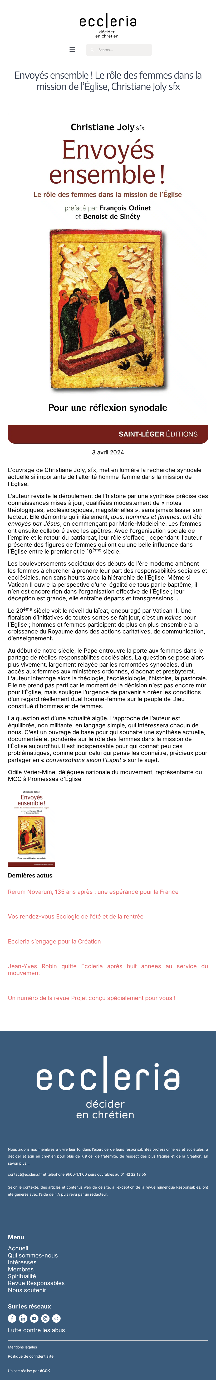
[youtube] (34, 1318)
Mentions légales (22, 1347)
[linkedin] (23, 1318)
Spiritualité (22, 1276)
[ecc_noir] (108, 8)
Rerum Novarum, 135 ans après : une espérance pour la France (93, 891)
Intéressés (22, 1262)
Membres (21, 1269)
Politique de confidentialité (30, 1356)
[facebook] (12, 1318)
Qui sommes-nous (33, 1255)
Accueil (18, 1248)
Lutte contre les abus (36, 1330)
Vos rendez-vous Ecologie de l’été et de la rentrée (76, 916)
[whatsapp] (56, 1318)
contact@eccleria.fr (25, 1174)
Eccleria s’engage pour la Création (54, 941)
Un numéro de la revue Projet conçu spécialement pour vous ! (91, 998)
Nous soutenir (27, 1290)
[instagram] (45, 1318)
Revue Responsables (36, 1283)
